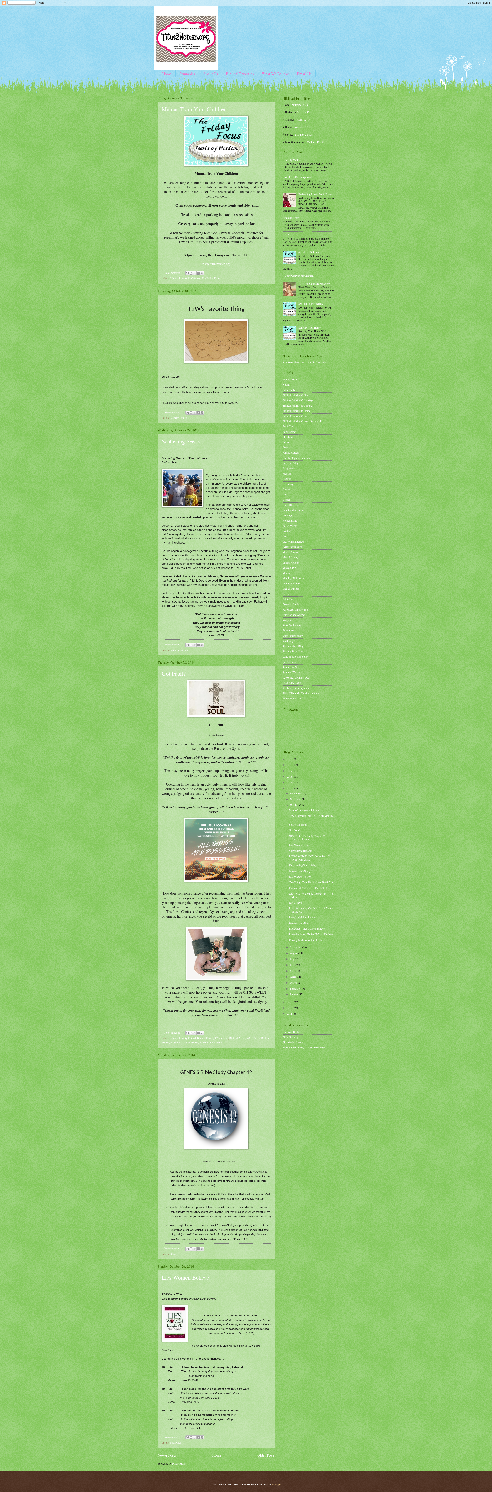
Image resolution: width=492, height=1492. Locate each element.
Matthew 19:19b (315, 142)
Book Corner (289, 432)
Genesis (174, 1254)
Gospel (286, 499)
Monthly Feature (291, 583)
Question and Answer (294, 615)
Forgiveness (289, 468)
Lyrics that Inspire (292, 547)
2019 (290, 759)
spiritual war (289, 662)
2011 (290, 1013)
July (292, 959)
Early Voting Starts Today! (303, 865)
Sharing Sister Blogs (293, 646)
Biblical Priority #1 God (183, 1038)
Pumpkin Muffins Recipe (303, 917)
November (296, 799)
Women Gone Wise (293, 698)
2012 (290, 1008)
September (296, 947)
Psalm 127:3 (303, 119)
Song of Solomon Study (295, 656)
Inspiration (288, 531)
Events (286, 447)
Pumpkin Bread (291, 218)
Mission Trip (289, 567)
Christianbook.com (293, 1042)
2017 (290, 771)
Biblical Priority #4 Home (296, 411)
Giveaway (288, 484)
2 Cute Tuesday (291, 379)
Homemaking (290, 520)
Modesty (287, 573)
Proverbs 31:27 (302, 127)
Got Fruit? (174, 673)
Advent (286, 384)
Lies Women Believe (185, 1277)
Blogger (276, 1484)
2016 (290, 776)
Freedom (287, 473)
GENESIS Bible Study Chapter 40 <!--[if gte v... (311, 895)
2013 (290, 1002)
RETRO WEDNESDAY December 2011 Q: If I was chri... (310, 857)
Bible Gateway (290, 1037)
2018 (290, 765)
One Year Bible (291, 588)
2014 (290, 788)
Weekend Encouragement (298, 177)
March (294, 982)
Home (167, 73)
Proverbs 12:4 (304, 112)
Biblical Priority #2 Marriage (212, 1038)
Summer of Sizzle (292, 667)
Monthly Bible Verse (294, 578)
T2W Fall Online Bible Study (314, 284)
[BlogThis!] (191, 273)
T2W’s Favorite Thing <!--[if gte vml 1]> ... (311, 817)
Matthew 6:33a (300, 105)
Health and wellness (293, 510)
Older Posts (266, 1455)
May (292, 971)
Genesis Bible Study (300, 871)
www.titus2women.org (216, 264)
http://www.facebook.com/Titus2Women (304, 362)
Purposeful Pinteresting (295, 609)
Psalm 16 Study (291, 604)
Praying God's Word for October (306, 940)
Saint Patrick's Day (293, 636)
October (294, 805)
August (294, 953)
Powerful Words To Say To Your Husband (311, 934)
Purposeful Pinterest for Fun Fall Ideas (309, 888)
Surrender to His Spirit (301, 851)
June (292, 965)
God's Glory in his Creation (299, 275)
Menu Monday (290, 557)
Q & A (286, 235)
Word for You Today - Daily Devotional (304, 1047)
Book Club (175, 1442)
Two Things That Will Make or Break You (311, 882)
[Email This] (187, 273)
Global (286, 489)
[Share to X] (195, 273)
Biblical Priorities (240, 73)
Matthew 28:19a (303, 134)
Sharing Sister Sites (293, 651)
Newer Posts (167, 1455)
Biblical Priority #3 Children (185, 278)
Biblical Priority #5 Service (297, 416)
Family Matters (293, 160)
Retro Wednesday (292, 625)
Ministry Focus (291, 562)
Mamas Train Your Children (194, 109)
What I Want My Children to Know (301, 693)
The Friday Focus (211, 278)
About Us (210, 73)
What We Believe (275, 73)
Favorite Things (178, 418)
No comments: (172, 273)
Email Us (304, 73)
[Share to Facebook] (198, 273)
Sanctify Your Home (309, 327)
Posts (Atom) (179, 1463)
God (285, 494)
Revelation (288, 630)
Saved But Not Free (308, 252)
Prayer (286, 594)
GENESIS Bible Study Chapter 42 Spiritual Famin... (307, 837)
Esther (286, 442)
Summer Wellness (292, 672)
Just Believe (295, 902)
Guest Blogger (290, 505)
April (293, 976)
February (295, 988)
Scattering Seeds (181, 441)
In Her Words (290, 526)
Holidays (287, 515)
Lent (285, 536)
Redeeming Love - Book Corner (315, 194)
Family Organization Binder (298, 458)
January (294, 994)
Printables (187, 73)
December (296, 793)
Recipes (287, 620)
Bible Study (289, 390)
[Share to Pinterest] (202, 273)
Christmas (288, 437)
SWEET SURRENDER (310, 304)
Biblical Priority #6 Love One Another (202, 1042)
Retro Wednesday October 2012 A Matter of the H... (311, 909)
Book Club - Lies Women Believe (307, 928)
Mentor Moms (290, 552)
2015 (290, 782)
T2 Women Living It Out (296, 677)
